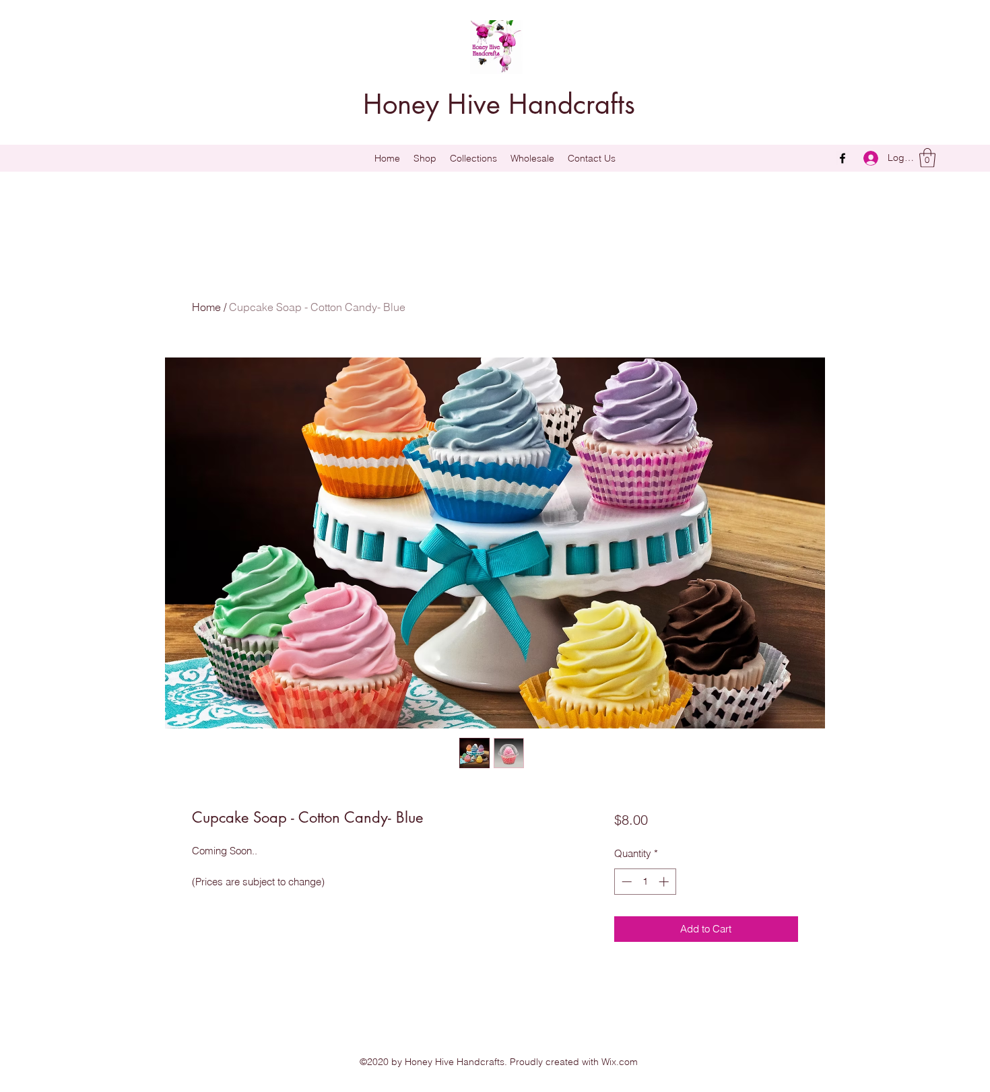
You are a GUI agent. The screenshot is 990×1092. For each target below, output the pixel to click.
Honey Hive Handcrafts (499, 104)
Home (206, 307)
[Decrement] (625, 881)
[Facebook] (842, 158)
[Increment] (665, 881)
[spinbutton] (645, 881)
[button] (473, 158)
